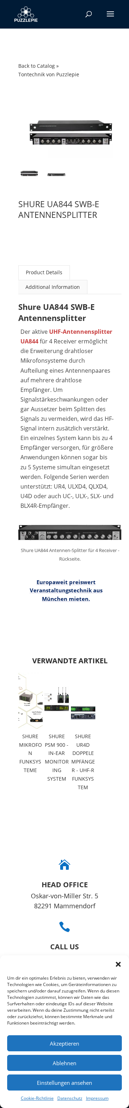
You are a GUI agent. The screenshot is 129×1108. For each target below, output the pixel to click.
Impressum (97, 1098)
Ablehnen (64, 1063)
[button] (118, 964)
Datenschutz (69, 1098)
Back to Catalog (37, 65)
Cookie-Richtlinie (37, 1098)
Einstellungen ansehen (64, 1082)
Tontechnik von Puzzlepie (48, 74)
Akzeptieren (64, 1043)
